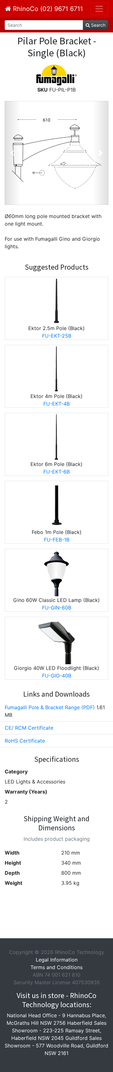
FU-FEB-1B (56, 539)
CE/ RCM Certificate (29, 728)
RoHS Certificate (25, 741)
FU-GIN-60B (56, 607)
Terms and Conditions (56, 967)
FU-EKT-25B (56, 336)
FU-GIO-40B (56, 675)
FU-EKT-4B (56, 404)
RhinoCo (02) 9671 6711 (47, 9)
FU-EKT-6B (56, 472)
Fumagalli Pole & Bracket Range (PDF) (50, 707)
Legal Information (57, 960)
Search (97, 25)
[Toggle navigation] (99, 9)
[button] (12, 153)
